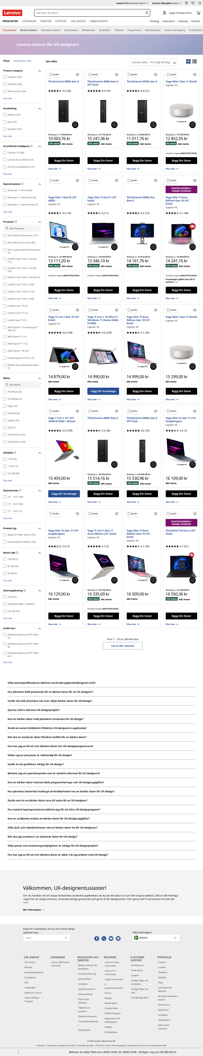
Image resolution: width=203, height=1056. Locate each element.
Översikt (100, 1045)
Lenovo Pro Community (110, 972)
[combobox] (89, 13)
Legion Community (114, 979)
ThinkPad (162, 972)
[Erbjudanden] (18, 30)
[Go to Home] (12, 13)
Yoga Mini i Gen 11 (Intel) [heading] (181, 81)
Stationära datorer (86, 989)
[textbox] (156, 937)
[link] (199, 4)
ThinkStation (164, 1020)
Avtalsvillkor (30, 987)
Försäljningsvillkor (139, 997)
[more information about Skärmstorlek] (19, 490)
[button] (186, 3)
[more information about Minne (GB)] (16, 552)
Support (135, 975)
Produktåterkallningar (88, 1023)
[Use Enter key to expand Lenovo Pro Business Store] (147, 3)
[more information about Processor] (15, 222)
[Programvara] (143, 30)
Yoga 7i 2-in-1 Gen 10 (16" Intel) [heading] (64, 318)
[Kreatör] (202, 21)
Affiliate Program (113, 1013)
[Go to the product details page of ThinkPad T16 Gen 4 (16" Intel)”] (181, 567)
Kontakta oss (137, 965)
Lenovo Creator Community (112, 964)
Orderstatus (137, 970)
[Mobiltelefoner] (162, 30)
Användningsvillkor (86, 1045)
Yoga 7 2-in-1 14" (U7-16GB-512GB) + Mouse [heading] (61, 419)
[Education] (176, 21)
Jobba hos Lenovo (33, 992)
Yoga (160, 982)
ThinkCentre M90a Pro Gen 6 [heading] (141, 199)
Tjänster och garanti (87, 1016)
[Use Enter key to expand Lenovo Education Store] (180, 3)
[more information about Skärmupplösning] (24, 590)
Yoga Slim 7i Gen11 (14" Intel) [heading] (102, 199)
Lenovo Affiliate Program (32, 999)
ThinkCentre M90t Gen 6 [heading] (63, 81)
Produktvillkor (111, 1008)
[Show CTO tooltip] (75, 124)
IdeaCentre (163, 1009)
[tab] (188, 61)
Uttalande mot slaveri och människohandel (147, 1045)
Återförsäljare (111, 1003)
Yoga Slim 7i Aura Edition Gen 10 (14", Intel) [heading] (178, 200)
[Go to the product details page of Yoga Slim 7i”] (103, 233)
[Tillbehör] (125, 30)
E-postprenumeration (114, 986)
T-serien (161, 962)
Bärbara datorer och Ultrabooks (87, 967)
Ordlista (108, 1027)
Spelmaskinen (84, 978)
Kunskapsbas (111, 1032)
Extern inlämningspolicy (116, 1045)
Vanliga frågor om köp (139, 991)
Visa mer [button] (7, 98)
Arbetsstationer (85, 994)
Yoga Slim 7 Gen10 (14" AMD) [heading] (62, 199)
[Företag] (160, 21)
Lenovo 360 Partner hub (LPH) (60, 964)
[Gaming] (189, 21)
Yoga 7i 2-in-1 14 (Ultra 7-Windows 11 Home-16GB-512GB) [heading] (103, 320)
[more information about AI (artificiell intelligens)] (31, 146)
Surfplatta (82, 983)
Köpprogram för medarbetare (112, 1020)
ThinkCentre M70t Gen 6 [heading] (142, 81)
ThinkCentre (164, 1004)
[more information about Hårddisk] (14, 452)
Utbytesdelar (84, 1030)
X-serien (162, 967)
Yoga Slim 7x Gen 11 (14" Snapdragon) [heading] (181, 419)
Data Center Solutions (83, 1001)
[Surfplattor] (112, 30)
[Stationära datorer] (62, 30)
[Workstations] (80, 30)
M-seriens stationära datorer (167, 998)
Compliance (30, 977)
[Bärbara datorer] (39, 30)
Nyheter (28, 967)
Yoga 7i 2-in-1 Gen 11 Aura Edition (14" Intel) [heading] (101, 532)
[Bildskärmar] (96, 30)
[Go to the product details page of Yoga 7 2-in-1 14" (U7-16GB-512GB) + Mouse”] (64, 451)
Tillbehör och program (84, 1009)
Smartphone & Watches (165, 989)
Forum (108, 993)
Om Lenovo (30, 962)
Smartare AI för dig (87, 973)
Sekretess (41, 1045)
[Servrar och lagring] (186, 30)
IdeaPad (162, 977)
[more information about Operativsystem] (22, 184)
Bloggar (108, 998)
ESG (26, 982)
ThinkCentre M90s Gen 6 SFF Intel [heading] (102, 83)
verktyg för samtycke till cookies (61, 1045)
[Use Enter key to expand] (193, 13)
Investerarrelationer (34, 972)
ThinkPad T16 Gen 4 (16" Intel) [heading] (181, 532)
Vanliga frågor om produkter (139, 982)
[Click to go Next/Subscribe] (66, 937)
